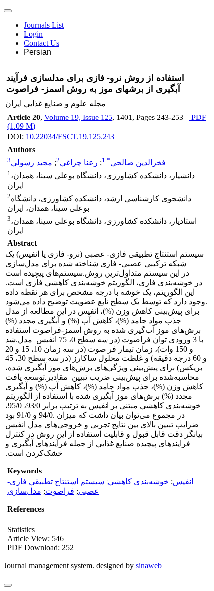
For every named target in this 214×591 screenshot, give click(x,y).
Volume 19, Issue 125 (78, 117)
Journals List (44, 25)
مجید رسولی (31, 162)
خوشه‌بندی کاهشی (138, 481)
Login (33, 34)
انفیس (183, 481)
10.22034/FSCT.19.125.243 (70, 136)
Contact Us (41, 43)
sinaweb (149, 565)
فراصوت (59, 491)
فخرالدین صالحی (136, 162)
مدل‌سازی (24, 491)
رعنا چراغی (79, 162)
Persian (37, 52)
